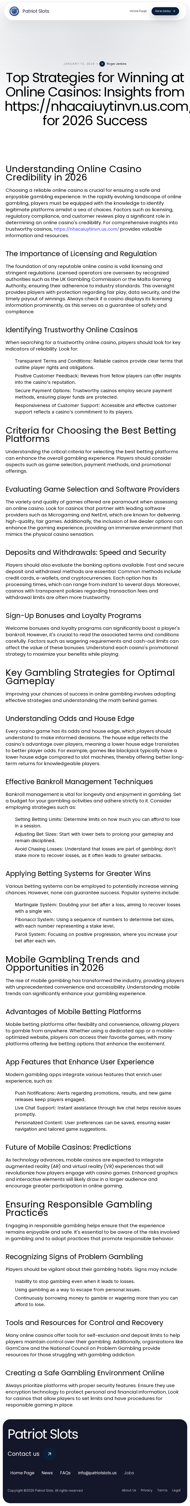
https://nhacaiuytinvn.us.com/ (86, 229)
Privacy (146, 1490)
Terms (162, 1490)
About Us (129, 1490)
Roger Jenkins (117, 63)
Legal (176, 1490)
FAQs (65, 1473)
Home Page (22, 1473)
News (47, 1473)
